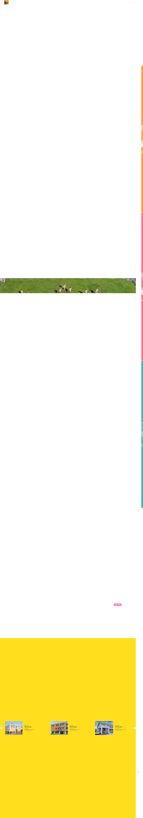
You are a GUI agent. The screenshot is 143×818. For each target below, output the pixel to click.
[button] (138, 509)
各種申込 (70, 2)
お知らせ (35, 2)
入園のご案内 (117, 604)
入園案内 (63, 2)
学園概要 (42, 2)
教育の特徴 (49, 2)
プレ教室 (57, 2)
